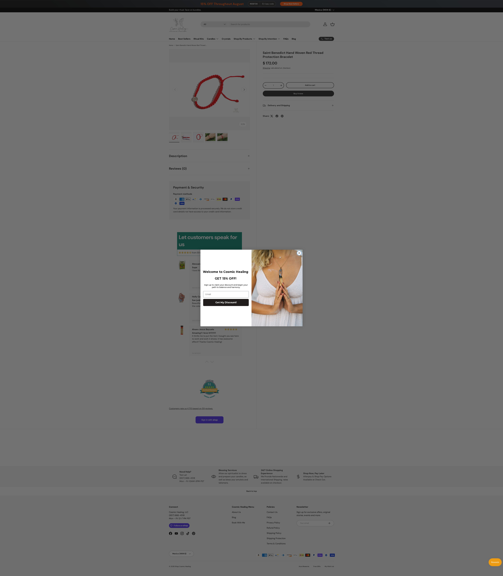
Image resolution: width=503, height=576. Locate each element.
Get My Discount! (226, 302)
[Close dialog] (299, 253)
